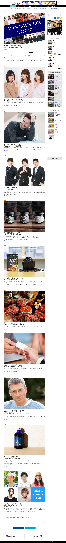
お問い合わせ (53, 158)
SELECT (30, 6)
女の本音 (36, 6)
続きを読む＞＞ (6, 107)
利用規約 (60, 157)
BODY (24, 6)
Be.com (51, 541)
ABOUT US (50, 157)
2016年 (7, 531)
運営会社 (57, 158)
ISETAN (47, 6)
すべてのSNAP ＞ (59, 68)
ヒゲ (9, 531)
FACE (18, 6)
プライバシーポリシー (55, 157)
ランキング (11, 531)
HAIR (12, 6)
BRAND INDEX (53, 6)
